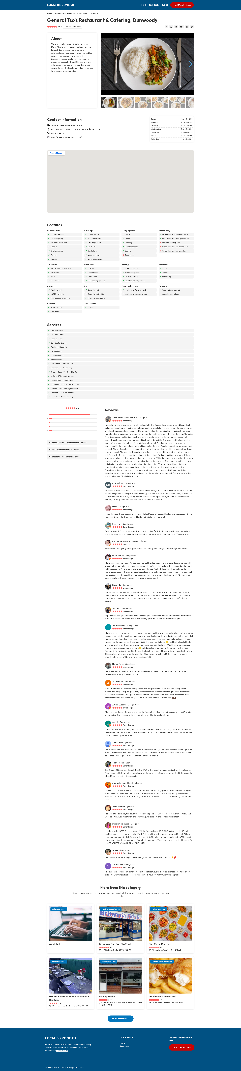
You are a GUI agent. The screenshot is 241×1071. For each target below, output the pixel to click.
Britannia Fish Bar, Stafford (115, 944)
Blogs (165, 5)
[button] (191, 64)
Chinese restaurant (72, 27)
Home (143, 5)
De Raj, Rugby (107, 996)
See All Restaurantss (121, 1018)
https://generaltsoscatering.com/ (66, 137)
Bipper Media (62, 1050)
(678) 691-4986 (58, 133)
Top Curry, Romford (160, 944)
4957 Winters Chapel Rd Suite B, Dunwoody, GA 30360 (76, 129)
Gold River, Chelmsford (162, 996)
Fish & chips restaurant (111, 909)
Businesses (154, 5)
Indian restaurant (59, 909)
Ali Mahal (54, 944)
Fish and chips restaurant (162, 961)
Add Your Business (183, 5)
